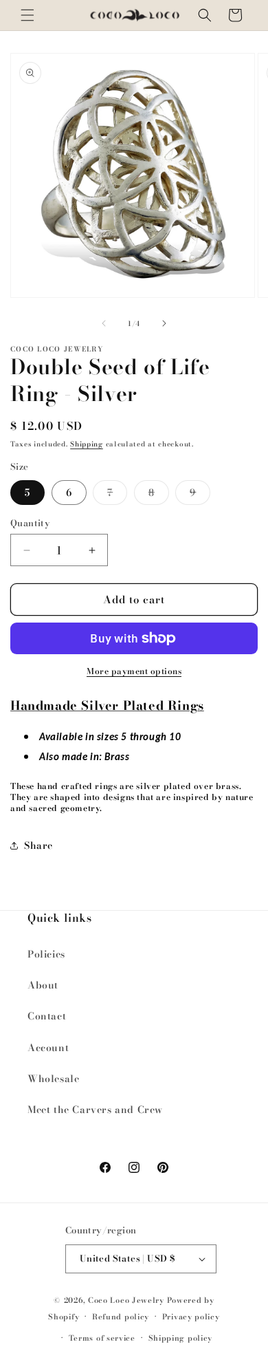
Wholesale (53, 1078)
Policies (46, 954)
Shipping (86, 444)
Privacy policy (191, 1316)
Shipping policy (180, 1337)
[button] (27, 15)
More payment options (134, 671)
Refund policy (120, 1316)
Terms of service (102, 1337)
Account (48, 1047)
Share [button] (38, 845)
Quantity (30, 523)
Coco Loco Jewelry (126, 1300)
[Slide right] (164, 323)
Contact (46, 1016)
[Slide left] (104, 323)
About (42, 985)
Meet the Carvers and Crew (95, 1109)
